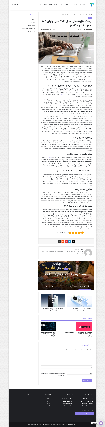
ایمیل (90, 373)
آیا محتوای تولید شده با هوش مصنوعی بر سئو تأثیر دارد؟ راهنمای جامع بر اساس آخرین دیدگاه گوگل (48, 333)
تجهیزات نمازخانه (31, 25)
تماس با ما (39, 4)
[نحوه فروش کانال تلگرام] (66, 326)
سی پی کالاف (32, 19)
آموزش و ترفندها (53, 4)
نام (91, 367)
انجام (50, 157)
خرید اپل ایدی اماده (31, 31)
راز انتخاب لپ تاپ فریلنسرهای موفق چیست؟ (66, 275)
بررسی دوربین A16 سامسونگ (87, 405)
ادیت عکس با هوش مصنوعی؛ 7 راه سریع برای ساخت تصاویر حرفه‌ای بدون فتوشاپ (84, 333)
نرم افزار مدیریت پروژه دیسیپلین (28, 28)
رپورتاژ (87, 14)
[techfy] (92, 5)
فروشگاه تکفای (83, 4)
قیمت (61, 94)
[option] (66, 275)
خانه (90, 14)
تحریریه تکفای (88, 29)
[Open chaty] (101, 423)
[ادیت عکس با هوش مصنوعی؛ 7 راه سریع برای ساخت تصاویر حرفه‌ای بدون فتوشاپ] (84, 326)
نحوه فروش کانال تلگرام (69, 332)
